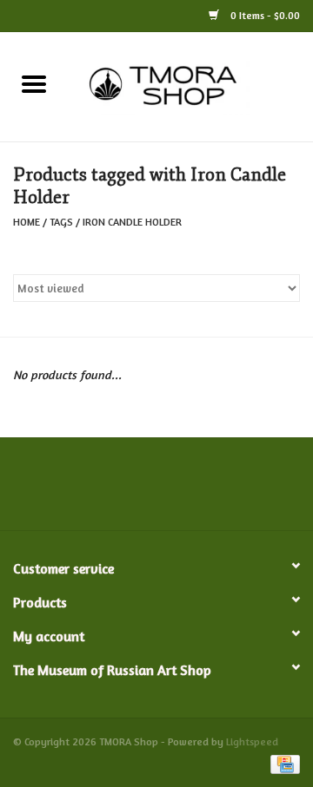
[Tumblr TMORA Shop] (219, 490)
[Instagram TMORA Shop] (250, 490)
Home (26, 221)
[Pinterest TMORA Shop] (156, 490)
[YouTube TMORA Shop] (188, 490)
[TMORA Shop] (190, 84)
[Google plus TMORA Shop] (125, 490)
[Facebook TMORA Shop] (63, 490)
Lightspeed (252, 741)
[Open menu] (34, 83)
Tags (61, 221)
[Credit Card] (282, 763)
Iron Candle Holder (132, 221)
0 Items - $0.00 (264, 15)
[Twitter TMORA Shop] (94, 490)
